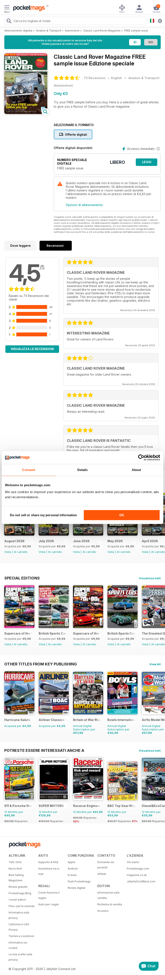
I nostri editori (17, 899)
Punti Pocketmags (79, 881)
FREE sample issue (136, 30)
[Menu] (6, 8)
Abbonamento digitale (18, 30)
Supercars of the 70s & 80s (87, 633)
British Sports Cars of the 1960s (53, 633)
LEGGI (146, 162)
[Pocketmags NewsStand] (28, 8)
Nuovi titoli (15, 868)
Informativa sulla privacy (19, 915)
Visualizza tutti (150, 578)
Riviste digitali (76, 887)
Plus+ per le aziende (22, 906)
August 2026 (14, 541)
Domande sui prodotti (105, 865)
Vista (7, 552)
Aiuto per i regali (48, 904)
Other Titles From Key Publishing (40, 664)
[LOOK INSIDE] (25, 113)
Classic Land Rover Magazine (102, 30)
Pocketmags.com (138, 868)
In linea (72, 875)
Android (73, 868)
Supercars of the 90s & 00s (18, 633)
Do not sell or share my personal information (43, 515)
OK (121, 515)
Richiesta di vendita (109, 904)
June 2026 (81, 541)
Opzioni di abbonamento (84, 205)
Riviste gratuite (18, 886)
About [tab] (136, 470)
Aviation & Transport (48, 30)
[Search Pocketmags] (9, 21)
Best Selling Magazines (16, 877)
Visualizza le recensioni (32, 349)
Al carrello (21, 552)
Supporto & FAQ (48, 862)
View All (155, 664)
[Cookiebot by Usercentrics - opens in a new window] (141, 457)
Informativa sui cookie (18, 945)
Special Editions (22, 578)
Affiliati (101, 874)
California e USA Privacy (19, 927)
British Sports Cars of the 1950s (121, 633)
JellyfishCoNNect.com (140, 881)
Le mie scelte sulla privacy (20, 957)
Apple (71, 862)
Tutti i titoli (15, 862)
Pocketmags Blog (20, 893)
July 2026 (46, 541)
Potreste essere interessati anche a (44, 750)
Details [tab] (82, 470)
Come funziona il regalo (49, 895)
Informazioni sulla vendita (108, 895)
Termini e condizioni (21, 936)
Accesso (102, 910)
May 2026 (115, 541)
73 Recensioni (94, 78)
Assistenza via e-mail (49, 871)
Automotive (72, 30)
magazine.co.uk (137, 875)
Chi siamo (133, 862)
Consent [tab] (28, 470)
